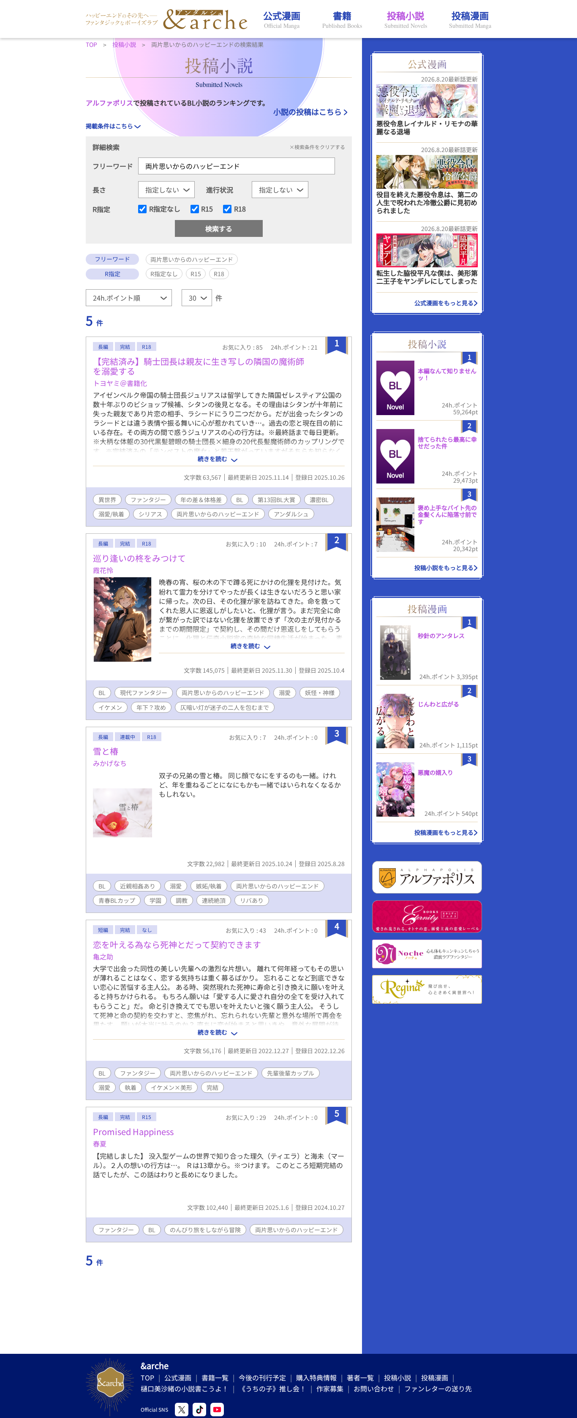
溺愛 (285, 692)
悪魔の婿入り (435, 772)
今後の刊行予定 (262, 1377)
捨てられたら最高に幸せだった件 (447, 443)
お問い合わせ (374, 1388)
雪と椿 (105, 751)
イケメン (110, 707)
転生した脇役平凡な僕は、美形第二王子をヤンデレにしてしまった (427, 277)
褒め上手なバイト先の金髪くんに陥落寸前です (447, 514)
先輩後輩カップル (290, 1073)
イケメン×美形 (171, 1087)
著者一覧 (360, 1377)
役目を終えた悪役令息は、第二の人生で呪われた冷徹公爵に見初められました (427, 202)
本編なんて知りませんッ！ (447, 374)
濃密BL (319, 499)
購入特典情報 (316, 1377)
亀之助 (103, 956)
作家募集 (329, 1388)
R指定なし (164, 209)
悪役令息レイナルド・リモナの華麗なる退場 (427, 127)
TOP (147, 1377)
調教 (182, 900)
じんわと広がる (438, 704)
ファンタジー (148, 499)
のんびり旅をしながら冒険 (205, 1229)
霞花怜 (103, 570)
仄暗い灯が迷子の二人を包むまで (224, 707)
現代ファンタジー (143, 692)
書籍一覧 (215, 1377)
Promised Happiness (133, 1131)
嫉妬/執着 (209, 886)
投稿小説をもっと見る (444, 567)
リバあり (252, 900)
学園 (155, 900)
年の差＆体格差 (201, 499)
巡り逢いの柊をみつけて (139, 558)
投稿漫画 (434, 1377)
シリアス (150, 514)
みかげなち (110, 763)
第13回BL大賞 (276, 499)
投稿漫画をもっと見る (444, 832)
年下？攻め (151, 707)
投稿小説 (397, 1377)
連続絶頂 (214, 900)
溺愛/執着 (111, 514)
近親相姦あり (137, 886)
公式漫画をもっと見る (444, 302)
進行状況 (219, 189)
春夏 (99, 1143)
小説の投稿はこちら (307, 111)
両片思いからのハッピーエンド (218, 514)
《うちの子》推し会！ (272, 1388)
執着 (130, 1087)
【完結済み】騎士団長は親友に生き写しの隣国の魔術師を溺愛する (198, 366)
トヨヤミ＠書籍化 (120, 383)
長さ (99, 189)
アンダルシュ (291, 514)
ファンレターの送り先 (438, 1388)
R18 (240, 209)
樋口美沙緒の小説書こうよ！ (185, 1388)
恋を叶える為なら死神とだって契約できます (177, 944)
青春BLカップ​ (116, 900)
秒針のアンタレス (441, 635)
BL (239, 499)
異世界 (107, 499)
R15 (207, 209)
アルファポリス (109, 103)
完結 (212, 1087)
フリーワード (113, 166)
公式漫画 (177, 1377)
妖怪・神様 (320, 692)
